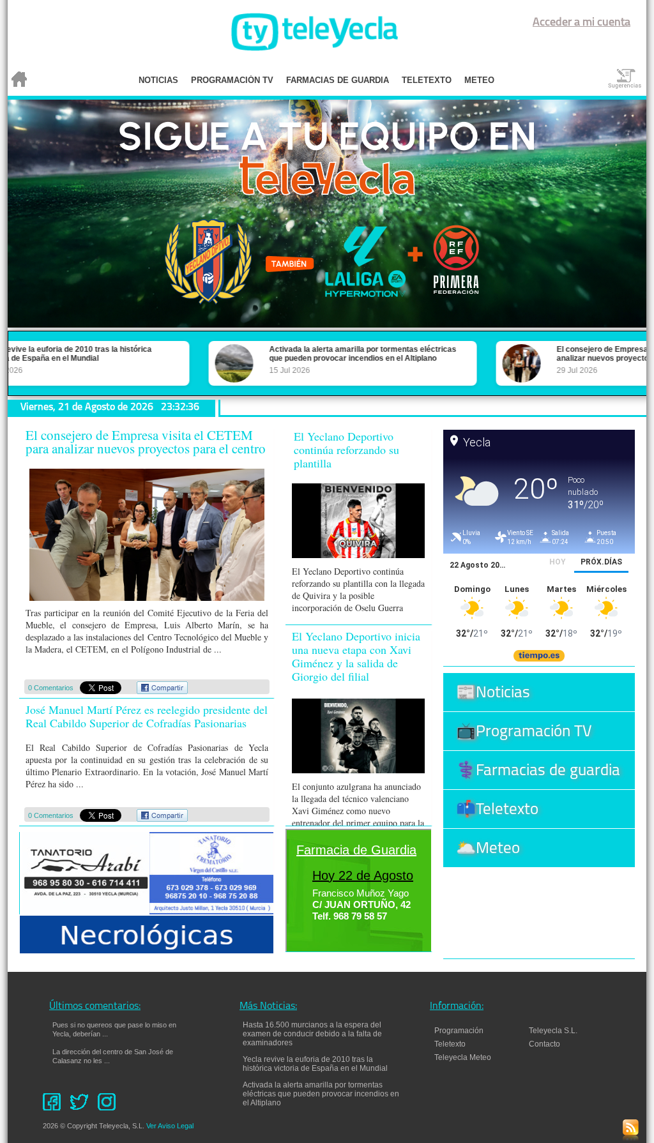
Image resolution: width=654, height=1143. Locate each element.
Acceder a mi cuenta (581, 23)
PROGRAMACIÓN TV (232, 80)
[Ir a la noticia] (145, 600)
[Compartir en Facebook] (162, 691)
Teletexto (450, 1044)
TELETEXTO (427, 80)
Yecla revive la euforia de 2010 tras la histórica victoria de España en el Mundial (315, 1064)
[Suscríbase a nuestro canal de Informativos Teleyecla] (631, 1137)
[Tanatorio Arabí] (85, 910)
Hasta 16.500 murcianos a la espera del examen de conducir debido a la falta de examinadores (312, 1033)
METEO (479, 80)
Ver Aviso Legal (170, 1126)
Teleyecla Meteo (462, 1057)
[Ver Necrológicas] (147, 949)
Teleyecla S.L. (553, 1030)
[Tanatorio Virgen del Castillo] (211, 910)
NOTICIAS (158, 80)
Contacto (550, 1044)
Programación (458, 1030)
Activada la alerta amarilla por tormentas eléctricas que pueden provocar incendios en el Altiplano (321, 1093)
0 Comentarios (50, 688)
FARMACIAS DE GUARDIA (337, 80)
